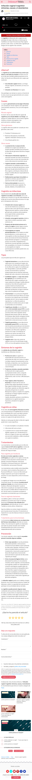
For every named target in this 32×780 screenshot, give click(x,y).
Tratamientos (9, 62)
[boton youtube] (7, 771)
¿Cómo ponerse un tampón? (8, 700)
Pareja (10, 751)
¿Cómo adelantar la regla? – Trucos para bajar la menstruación (8, 715)
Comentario (4, 639)
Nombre (3, 650)
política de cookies (24, 775)
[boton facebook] (21, 771)
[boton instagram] (14, 771)
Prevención (9, 64)
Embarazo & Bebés (5, 757)
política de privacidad (20, 667)
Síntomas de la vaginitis (12, 59)
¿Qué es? (8, 52)
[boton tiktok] (11, 771)
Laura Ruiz (8, 13)
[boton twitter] (24, 771)
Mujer (12, 757)
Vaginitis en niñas (10, 61)
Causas (8, 53)
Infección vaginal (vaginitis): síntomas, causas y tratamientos (23, 701)
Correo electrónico (6, 657)
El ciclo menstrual (18, 751)
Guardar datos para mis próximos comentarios (16, 664)
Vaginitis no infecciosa (12, 55)
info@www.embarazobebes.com (17, 674)
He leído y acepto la (15, 666)
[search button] (30, 2)
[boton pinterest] (17, 771)
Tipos (7, 57)
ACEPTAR (16, 777)
